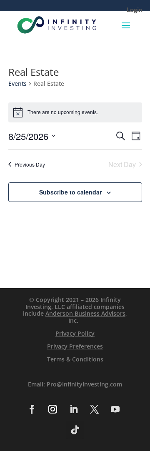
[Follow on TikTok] (75, 430)
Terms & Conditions (75, 359)
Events (17, 83)
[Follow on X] (94, 409)
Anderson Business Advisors (85, 313)
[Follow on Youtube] (115, 409)
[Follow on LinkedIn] (73, 409)
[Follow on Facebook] (31, 409)
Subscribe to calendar (70, 192)
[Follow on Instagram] (52, 409)
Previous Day (30, 164)
